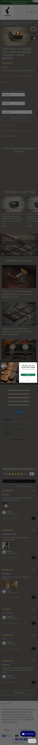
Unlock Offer (28, 374)
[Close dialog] (36, 363)
